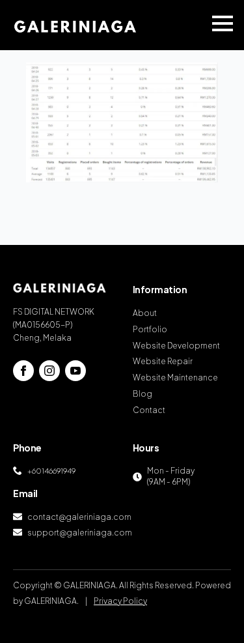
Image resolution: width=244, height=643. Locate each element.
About (145, 313)
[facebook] (23, 370)
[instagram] (49, 370)
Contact (149, 410)
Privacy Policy (120, 601)
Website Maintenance (175, 377)
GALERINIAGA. (51, 601)
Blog (142, 394)
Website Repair (163, 361)
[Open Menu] (222, 23)
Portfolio (150, 329)
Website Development (176, 345)
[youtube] (75, 370)
